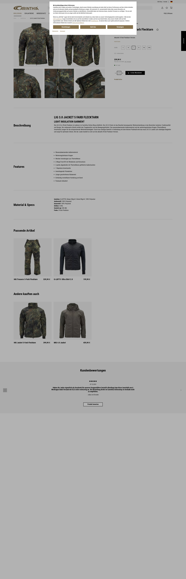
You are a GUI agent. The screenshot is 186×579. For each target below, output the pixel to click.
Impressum (62, 31)
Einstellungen (94, 21)
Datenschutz (55, 31)
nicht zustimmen (57, 19)
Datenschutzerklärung (78, 23)
